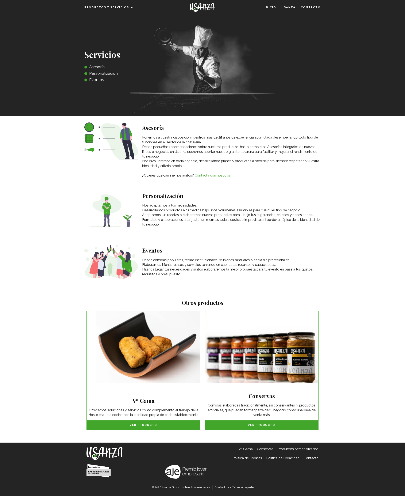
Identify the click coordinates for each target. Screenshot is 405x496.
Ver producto (143, 425)
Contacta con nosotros (213, 175)
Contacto (311, 7)
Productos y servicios (106, 7)
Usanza (288, 7)
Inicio (270, 7)
